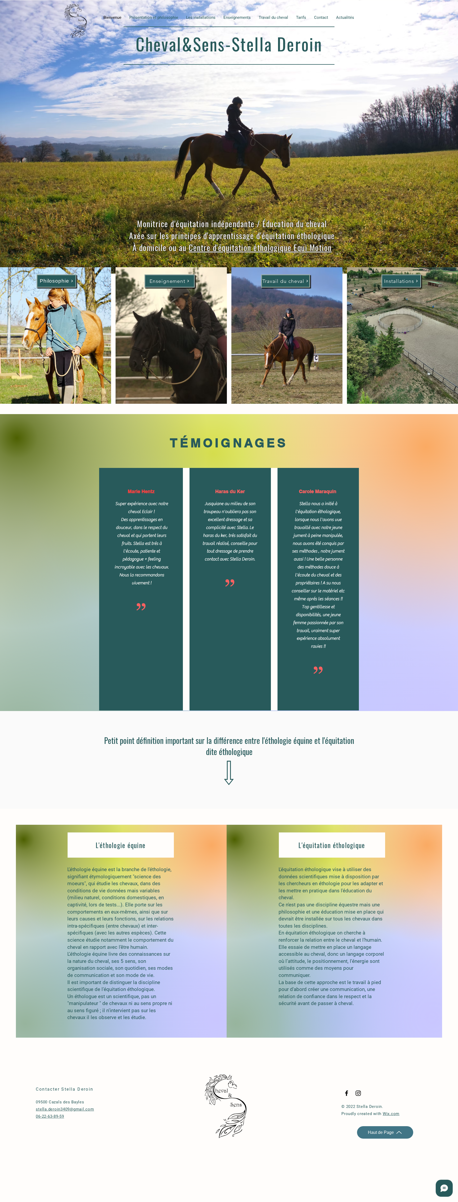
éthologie (159, 869)
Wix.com (391, 1113)
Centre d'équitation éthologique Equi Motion (260, 247)
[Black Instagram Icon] (358, 1093)
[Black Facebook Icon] (346, 1093)
